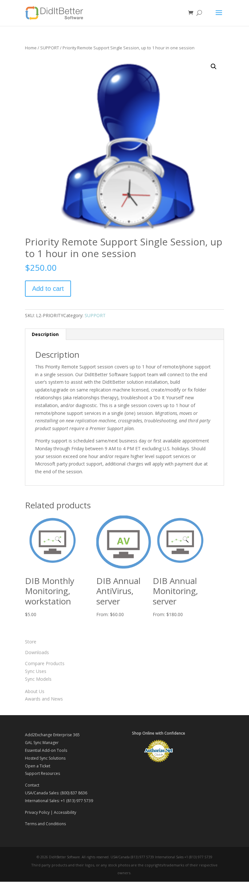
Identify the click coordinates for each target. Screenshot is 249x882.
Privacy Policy (37, 812)
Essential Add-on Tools (46, 750)
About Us (34, 691)
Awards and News (44, 699)
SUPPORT (49, 48)
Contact (32, 785)
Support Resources (42, 773)
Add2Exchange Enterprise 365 (52, 735)
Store (30, 642)
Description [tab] (45, 334)
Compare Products (45, 663)
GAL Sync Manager (42, 742)
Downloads (37, 652)
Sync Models (38, 679)
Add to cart (48, 288)
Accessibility (65, 812)
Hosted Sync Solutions (45, 758)
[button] (213, 66)
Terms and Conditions (45, 823)
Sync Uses (35, 671)
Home (31, 48)
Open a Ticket (37, 766)
